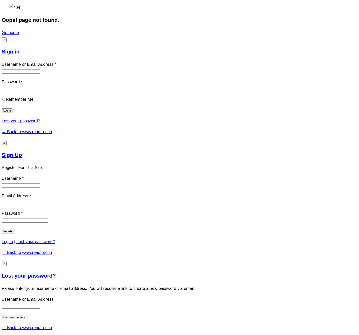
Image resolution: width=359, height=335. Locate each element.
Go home (10, 32)
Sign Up (12, 155)
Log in (7, 241)
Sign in (11, 51)
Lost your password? (21, 121)
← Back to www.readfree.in (27, 131)
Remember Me (19, 99)
